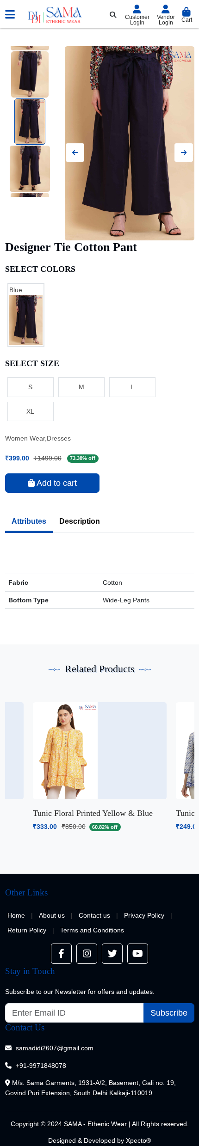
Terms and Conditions (92, 930)
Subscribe (168, 1012)
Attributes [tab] (29, 521)
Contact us (94, 915)
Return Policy (26, 930)
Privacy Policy (144, 915)
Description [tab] (79, 521)
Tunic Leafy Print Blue (71, 813)
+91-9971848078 (41, 1065)
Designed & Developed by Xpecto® (99, 1140)
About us (52, 915)
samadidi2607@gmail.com (54, 1048)
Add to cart (56, 483)
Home (16, 915)
